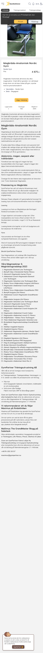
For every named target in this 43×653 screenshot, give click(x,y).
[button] (21, 55)
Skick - (8, 91)
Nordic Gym (7, 69)
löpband (19, 384)
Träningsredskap (23, 375)
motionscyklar (14, 386)
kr (39, 72)
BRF (18, 391)
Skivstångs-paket (28, 391)
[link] (30, 4)
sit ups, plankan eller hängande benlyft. (15, 423)
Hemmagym (34, 375)
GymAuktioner (13, 4)
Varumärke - (10, 89)
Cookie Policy (11, 644)
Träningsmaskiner (9, 375)
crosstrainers (27, 384)
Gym (14, 391)
